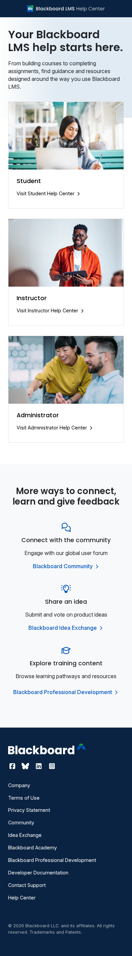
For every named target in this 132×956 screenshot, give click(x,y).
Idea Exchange (25, 835)
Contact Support (27, 885)
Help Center (22, 898)
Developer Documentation (38, 872)
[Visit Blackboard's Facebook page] (13, 766)
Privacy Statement (29, 810)
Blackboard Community (63, 566)
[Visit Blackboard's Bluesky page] (26, 766)
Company (19, 785)
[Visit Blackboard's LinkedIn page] (39, 766)
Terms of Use (24, 798)
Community (21, 822)
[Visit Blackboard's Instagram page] (52, 766)
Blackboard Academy (32, 847)
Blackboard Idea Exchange (63, 627)
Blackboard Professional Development (63, 692)
